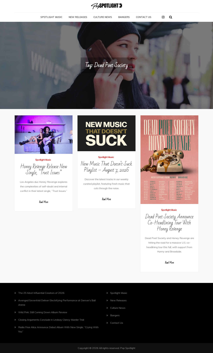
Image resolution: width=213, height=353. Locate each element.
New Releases (78, 17)
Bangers (124, 17)
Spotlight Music (51, 17)
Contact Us (143, 17)
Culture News (102, 17)
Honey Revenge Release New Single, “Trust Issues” (43, 169)
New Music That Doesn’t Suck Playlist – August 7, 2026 (106, 167)
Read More (43, 202)
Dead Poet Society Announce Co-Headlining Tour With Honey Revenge (169, 222)
